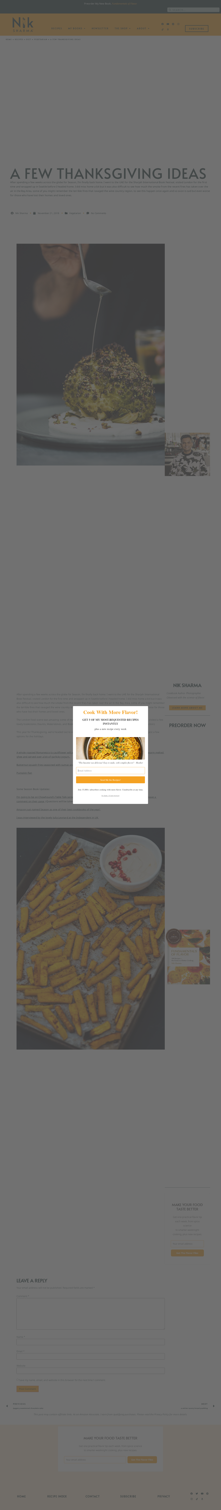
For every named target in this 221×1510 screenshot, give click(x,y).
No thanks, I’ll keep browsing (110, 795)
